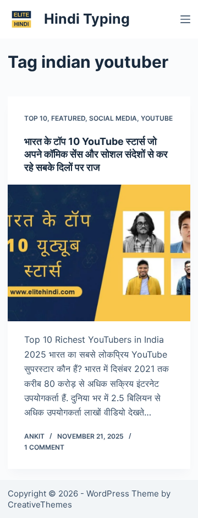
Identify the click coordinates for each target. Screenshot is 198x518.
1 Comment (44, 447)
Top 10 (35, 118)
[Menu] (185, 19)
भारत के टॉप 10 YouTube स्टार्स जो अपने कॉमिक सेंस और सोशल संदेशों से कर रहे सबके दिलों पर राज (96, 154)
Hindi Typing (87, 18)
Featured (68, 118)
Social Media (113, 118)
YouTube (157, 118)
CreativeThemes (40, 504)
